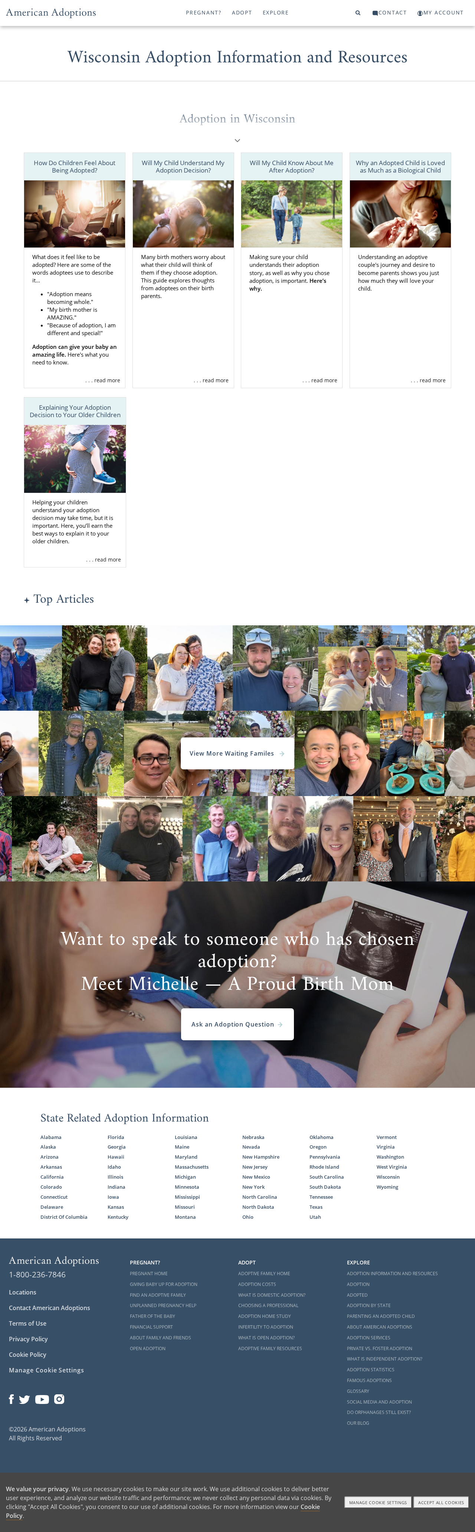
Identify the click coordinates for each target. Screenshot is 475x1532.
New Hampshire (260, 1157)
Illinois (115, 1177)
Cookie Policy (27, 1355)
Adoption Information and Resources (392, 1273)
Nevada (251, 1147)
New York (253, 1187)
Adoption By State (369, 1305)
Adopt (242, 12)
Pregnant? (204, 12)
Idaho (114, 1167)
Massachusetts (192, 1167)
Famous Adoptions (369, 1380)
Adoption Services (368, 1338)
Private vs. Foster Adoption (379, 1348)
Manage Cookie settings (378, 1502)
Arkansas (51, 1167)
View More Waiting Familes (233, 753)
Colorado (51, 1187)
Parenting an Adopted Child (381, 1316)
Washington (390, 1157)
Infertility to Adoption (265, 1327)
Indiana (116, 1187)
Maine (182, 1147)
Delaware (51, 1207)
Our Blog (358, 1423)
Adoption (358, 1284)
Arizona (49, 1157)
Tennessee (321, 1197)
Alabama (51, 1137)
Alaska (48, 1147)
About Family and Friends (160, 1338)
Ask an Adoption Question (232, 1024)
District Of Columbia (64, 1217)
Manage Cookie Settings (46, 1370)
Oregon (318, 1147)
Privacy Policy (28, 1339)
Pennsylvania (324, 1157)
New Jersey (255, 1167)
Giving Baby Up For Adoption (163, 1284)
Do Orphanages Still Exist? (379, 1412)
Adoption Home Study (264, 1316)
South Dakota (325, 1187)
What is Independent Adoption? (384, 1359)
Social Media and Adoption (379, 1402)
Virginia (386, 1147)
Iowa (113, 1197)
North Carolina (259, 1197)
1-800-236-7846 (37, 1274)
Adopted (357, 1295)
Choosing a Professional (268, 1305)
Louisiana (186, 1137)
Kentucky (118, 1217)
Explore (276, 12)
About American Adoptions (379, 1327)
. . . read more (102, 380)
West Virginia (392, 1167)
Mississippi (187, 1197)
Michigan (185, 1177)
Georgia (117, 1147)
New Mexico (256, 1177)
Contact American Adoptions (49, 1308)
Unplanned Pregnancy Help (163, 1305)
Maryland (186, 1157)
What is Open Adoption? (266, 1338)
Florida (116, 1137)
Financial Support (151, 1327)
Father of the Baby (152, 1316)
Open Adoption (148, 1348)
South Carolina (326, 1177)
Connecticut (54, 1197)
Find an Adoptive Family (158, 1295)
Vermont (387, 1137)
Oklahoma (321, 1137)
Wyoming (387, 1187)
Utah (315, 1217)
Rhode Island (324, 1167)
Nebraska (253, 1137)
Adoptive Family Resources (270, 1348)
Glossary (358, 1391)
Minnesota (187, 1187)
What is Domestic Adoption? (271, 1295)
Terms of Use (27, 1323)
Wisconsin (388, 1177)
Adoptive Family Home (264, 1273)
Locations (22, 1292)
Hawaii (116, 1157)
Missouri (185, 1207)
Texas (315, 1207)
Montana (185, 1217)
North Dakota (258, 1207)
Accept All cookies (441, 1502)
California (52, 1177)
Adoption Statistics (370, 1369)
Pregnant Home (149, 1273)
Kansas (116, 1207)
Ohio (247, 1217)
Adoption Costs (257, 1284)
